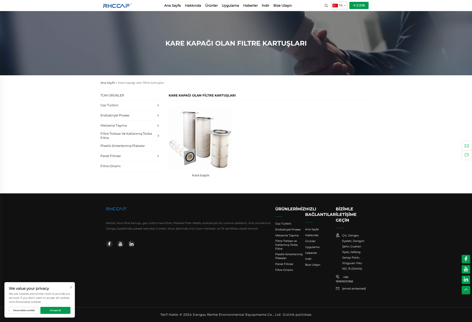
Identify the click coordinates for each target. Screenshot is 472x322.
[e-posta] (466, 146)
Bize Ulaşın (282, 6)
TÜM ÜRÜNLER (112, 95)
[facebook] (109, 244)
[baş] (466, 290)
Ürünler (211, 6)
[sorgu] (466, 154)
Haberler (250, 6)
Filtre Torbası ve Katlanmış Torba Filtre (126, 136)
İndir (265, 6)
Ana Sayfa (172, 6)
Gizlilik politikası (297, 314)
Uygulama (230, 6)
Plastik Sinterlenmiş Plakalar (122, 146)
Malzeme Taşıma (113, 125)
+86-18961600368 (344, 279)
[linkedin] (131, 244)
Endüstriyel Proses (114, 115)
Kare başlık (200, 175)
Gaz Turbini (109, 105)
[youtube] (120, 244)
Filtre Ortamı (110, 166)
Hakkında (193, 6)
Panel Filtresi (110, 156)
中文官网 (359, 5)
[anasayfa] (117, 5)
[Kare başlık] (201, 138)
